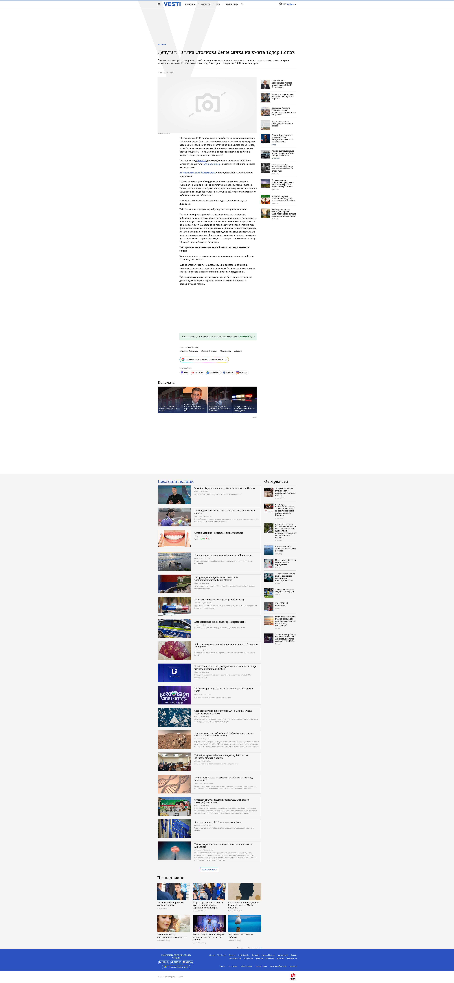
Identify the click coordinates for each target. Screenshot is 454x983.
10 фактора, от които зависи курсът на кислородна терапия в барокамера (208, 905)
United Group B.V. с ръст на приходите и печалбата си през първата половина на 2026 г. (226, 667)
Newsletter (198, 373)
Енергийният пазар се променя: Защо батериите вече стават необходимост (283, 138)
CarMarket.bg (282, 955)
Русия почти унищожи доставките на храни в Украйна (283, 96)
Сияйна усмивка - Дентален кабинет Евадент (218, 532)
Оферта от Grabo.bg (201, 536)
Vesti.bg (172, 4)
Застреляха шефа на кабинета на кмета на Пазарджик (244, 408)
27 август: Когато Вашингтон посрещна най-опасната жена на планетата (282, 167)
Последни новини (176, 481)
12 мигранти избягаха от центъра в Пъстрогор (219, 599)
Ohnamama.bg (235, 958)
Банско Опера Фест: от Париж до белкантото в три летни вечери (209, 937)
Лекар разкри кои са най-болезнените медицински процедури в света (285, 576)
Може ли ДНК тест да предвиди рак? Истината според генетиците (223, 779)
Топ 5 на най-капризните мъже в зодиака (170, 903)
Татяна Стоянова (211, 164)
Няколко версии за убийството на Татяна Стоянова (219, 408)
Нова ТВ (201, 160)
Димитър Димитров (189, 351)
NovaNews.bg (193, 348)
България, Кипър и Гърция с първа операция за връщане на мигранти (284, 111)
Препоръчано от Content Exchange (248, 948)
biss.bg (274, 144)
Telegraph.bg (291, 958)
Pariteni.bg (270, 958)
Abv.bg (212, 955)
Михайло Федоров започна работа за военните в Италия (224, 488)
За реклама (232, 966)
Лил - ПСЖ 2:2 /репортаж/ (282, 604)
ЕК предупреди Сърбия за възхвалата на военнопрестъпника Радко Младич (216, 578)
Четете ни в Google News (178, 967)
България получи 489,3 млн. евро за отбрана (218, 822)
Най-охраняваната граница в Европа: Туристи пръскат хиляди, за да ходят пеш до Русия (284, 212)
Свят (218, 4)
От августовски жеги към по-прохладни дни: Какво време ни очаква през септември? (285, 621)
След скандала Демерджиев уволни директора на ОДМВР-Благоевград (282, 83)
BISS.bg (294, 955)
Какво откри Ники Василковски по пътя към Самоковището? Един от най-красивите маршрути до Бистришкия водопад (285, 530)
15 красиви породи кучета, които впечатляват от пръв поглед (285, 491)
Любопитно (231, 4)
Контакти (293, 966)
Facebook (229, 373)
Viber (186, 373)
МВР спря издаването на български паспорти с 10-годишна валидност (226, 645)
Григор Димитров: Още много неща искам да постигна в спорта (224, 511)
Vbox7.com (221, 955)
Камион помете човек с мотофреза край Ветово (220, 621)
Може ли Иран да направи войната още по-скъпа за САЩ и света (283, 198)
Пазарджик (226, 351)
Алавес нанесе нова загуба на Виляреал (284, 590)
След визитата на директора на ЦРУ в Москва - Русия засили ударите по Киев (223, 712)
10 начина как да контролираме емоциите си (172, 935)
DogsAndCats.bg (268, 955)
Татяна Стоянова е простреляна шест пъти (168, 408)
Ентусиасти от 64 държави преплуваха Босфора (285, 548)
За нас (222, 966)
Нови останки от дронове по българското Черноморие (223, 555)
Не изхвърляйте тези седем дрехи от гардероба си (285, 562)
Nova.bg (255, 955)
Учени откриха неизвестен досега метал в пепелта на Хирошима (223, 845)
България (205, 4)
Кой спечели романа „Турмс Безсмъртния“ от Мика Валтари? (243, 905)
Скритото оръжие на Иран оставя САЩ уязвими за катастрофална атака (221, 801)
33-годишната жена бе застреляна (197, 172)
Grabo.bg (259, 958)
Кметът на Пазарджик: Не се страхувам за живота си (194, 407)
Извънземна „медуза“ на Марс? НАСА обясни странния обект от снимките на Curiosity (224, 734)
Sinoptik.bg (248, 958)
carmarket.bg (276, 158)
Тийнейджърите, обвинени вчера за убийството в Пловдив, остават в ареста (221, 756)
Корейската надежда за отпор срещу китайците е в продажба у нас (283, 153)
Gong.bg (232, 955)
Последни (190, 4)
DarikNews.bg (243, 955)
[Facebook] (296, 969)
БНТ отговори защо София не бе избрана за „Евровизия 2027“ (223, 690)
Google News (214, 373)
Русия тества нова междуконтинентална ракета (282, 123)
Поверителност (261, 966)
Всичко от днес (209, 870)
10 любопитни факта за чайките (240, 935)
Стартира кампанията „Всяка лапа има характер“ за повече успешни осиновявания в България (284, 509)
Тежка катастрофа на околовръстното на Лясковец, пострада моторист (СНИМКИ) (285, 637)
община (238, 351)
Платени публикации (278, 966)
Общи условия (246, 966)
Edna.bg (280, 958)
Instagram (243, 373)
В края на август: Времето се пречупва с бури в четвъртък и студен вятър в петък (283, 183)
